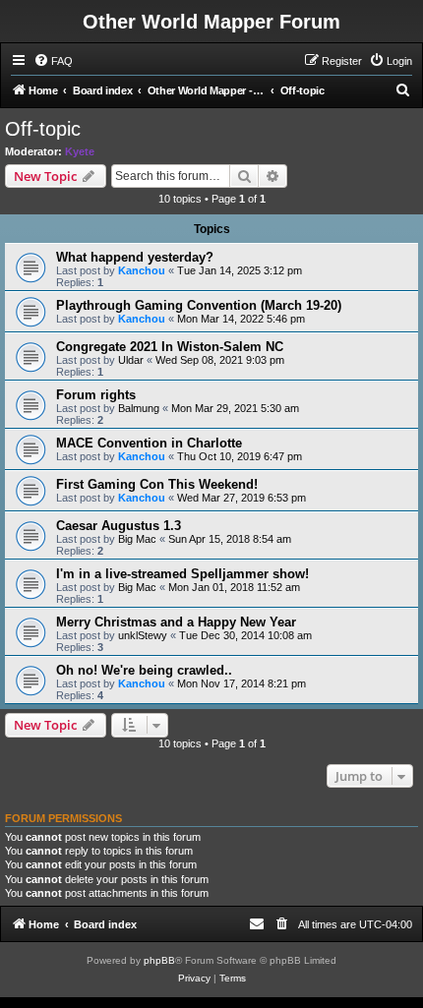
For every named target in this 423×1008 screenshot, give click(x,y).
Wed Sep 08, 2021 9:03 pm (219, 360)
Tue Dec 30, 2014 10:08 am (245, 635)
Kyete (79, 151)
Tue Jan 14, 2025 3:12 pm (239, 270)
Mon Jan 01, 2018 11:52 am (234, 587)
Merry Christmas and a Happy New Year (176, 622)
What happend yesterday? (134, 257)
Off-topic (43, 129)
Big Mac (137, 539)
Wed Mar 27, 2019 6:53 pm (241, 498)
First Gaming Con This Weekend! (157, 484)
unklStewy (142, 635)
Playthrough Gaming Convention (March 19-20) (198, 305)
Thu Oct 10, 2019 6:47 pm (239, 456)
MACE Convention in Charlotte (149, 443)
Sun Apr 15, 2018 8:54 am (229, 539)
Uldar (131, 360)
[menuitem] (53, 61)
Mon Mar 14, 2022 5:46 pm (241, 319)
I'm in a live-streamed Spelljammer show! (182, 573)
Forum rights (96, 394)
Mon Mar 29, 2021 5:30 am (235, 408)
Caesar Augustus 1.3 (118, 525)
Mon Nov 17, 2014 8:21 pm (241, 683)
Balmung (138, 408)
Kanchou (141, 270)
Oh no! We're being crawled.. (144, 670)
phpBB (159, 960)
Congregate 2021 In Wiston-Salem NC (169, 346)
